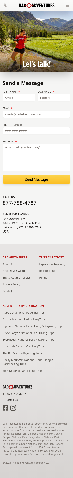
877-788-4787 (19, 203)
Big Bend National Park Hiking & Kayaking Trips (33, 326)
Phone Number (12, 124)
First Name (10, 91)
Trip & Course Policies (17, 277)
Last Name (45, 91)
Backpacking (47, 271)
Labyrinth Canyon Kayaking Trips (24, 346)
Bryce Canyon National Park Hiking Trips (28, 333)
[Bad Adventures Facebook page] (6, 407)
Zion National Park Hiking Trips (22, 371)
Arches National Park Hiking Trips (24, 319)
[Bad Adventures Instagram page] (12, 407)
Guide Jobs (9, 291)
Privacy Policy (11, 284)
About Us (9, 264)
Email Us (12, 400)
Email (7, 108)
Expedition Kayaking (52, 264)
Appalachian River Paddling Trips (24, 313)
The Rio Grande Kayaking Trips (22, 353)
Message (8, 141)
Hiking (43, 277)
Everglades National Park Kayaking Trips (28, 340)
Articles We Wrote (14, 271)
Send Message (36, 179)
